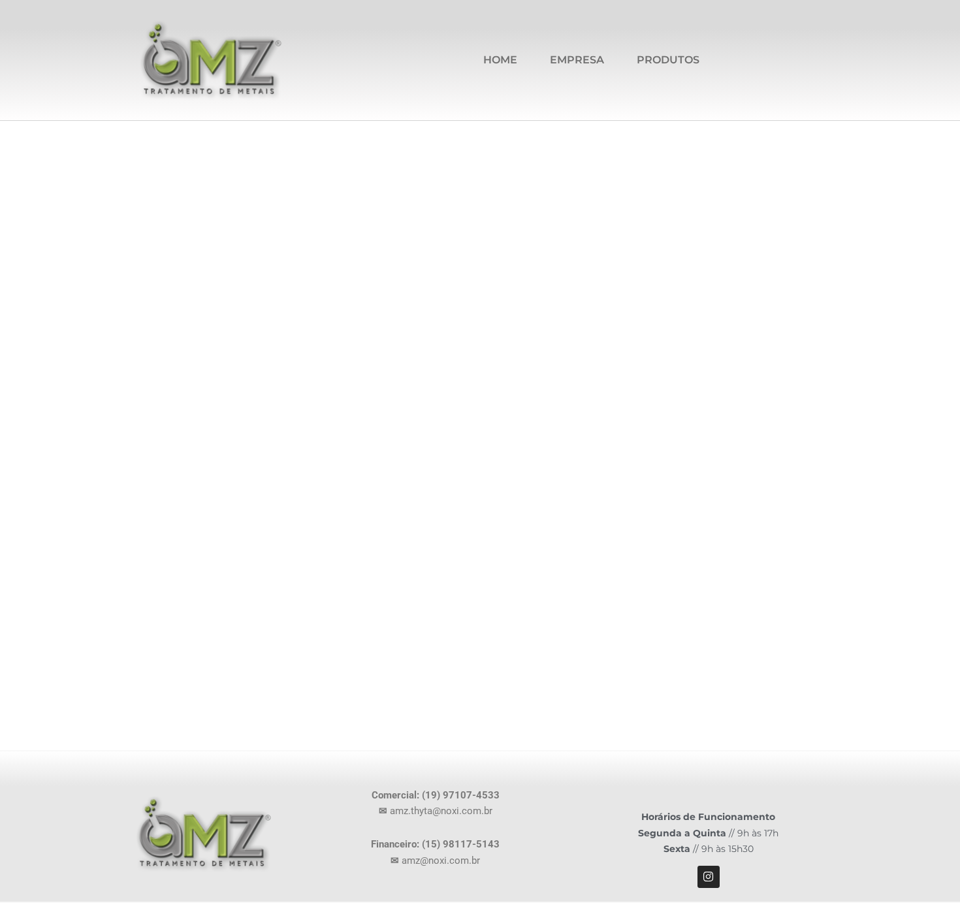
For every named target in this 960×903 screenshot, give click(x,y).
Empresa (577, 60)
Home (500, 60)
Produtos (668, 60)
